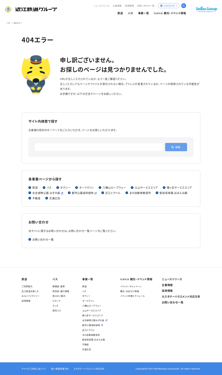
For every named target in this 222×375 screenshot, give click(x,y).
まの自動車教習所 (140, 193)
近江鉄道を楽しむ (30, 291)
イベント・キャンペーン (131, 286)
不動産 (36, 198)
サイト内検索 (183, 5)
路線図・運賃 (58, 286)
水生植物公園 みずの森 (46, 193)
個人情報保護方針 (60, 368)
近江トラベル (113, 193)
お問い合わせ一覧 (146, 5)
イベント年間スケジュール (132, 295)
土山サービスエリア (146, 187)
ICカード (56, 300)
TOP (8, 23)
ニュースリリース (102, 5)
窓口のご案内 (58, 295)
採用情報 (129, 5)
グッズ (55, 305)
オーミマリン (86, 187)
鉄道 (120, 13)
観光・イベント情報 (175, 13)
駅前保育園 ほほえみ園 (173, 193)
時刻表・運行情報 (60, 291)
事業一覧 (143, 13)
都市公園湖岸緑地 (83, 193)
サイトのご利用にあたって (34, 368)
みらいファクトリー (30, 295)
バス (130, 13)
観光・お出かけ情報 (129, 291)
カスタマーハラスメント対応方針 (181, 296)
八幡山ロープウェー (114, 187)
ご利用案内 (27, 286)
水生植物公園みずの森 (93, 320)
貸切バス (56, 310)
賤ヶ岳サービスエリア (179, 187)
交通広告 (54, 198)
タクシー (65, 187)
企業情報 (117, 5)
